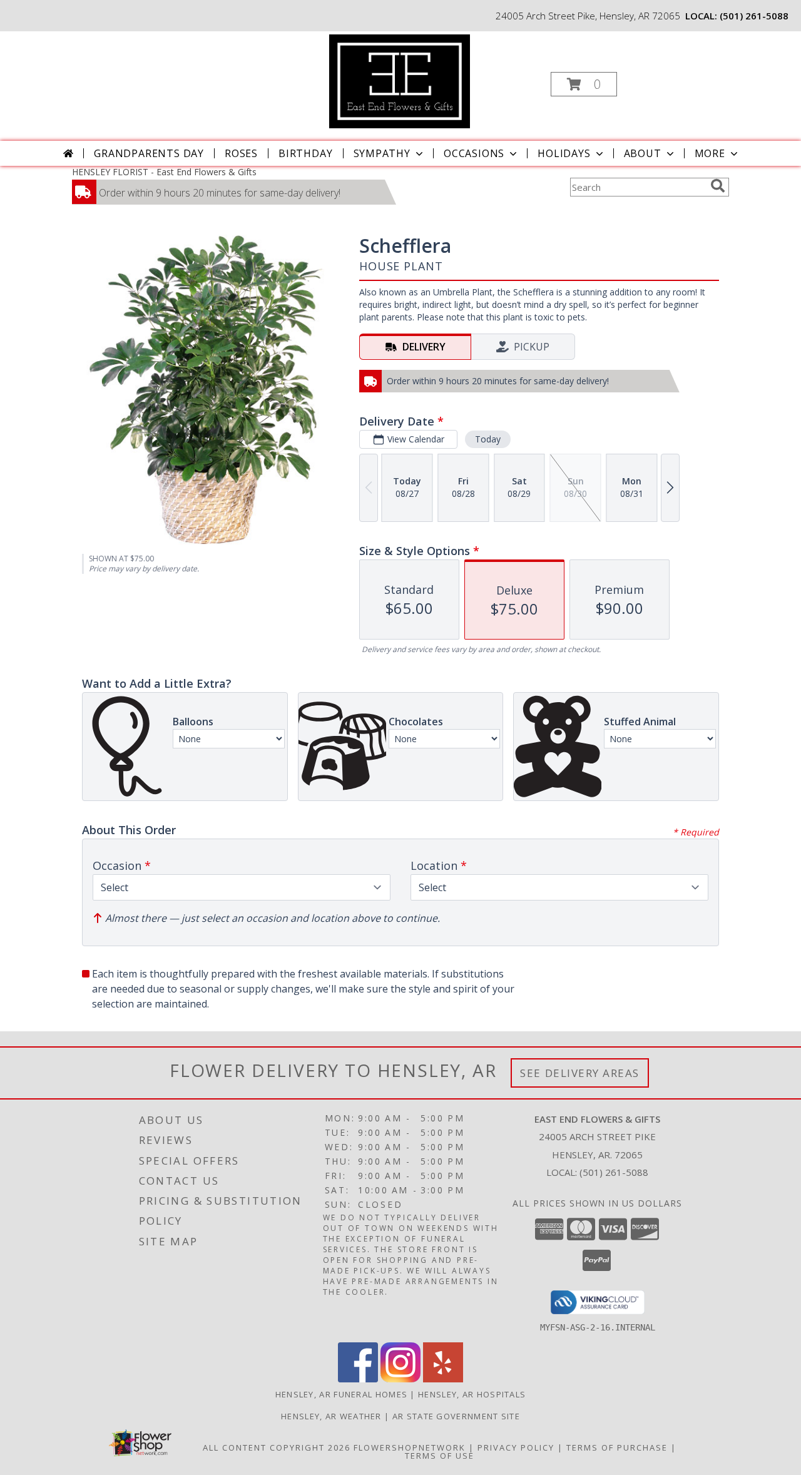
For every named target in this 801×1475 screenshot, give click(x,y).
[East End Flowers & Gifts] (399, 80)
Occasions (474, 153)
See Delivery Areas (580, 1073)
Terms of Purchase (617, 1447)
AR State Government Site (456, 1416)
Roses (241, 153)
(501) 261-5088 (754, 15)
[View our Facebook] (358, 1379)
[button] (584, 84)
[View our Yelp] (443, 1379)
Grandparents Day (149, 153)
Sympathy (382, 153)
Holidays (564, 153)
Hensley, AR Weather (331, 1416)
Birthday (305, 153)
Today (488, 439)
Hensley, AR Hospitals (472, 1394)
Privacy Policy (515, 1447)
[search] (717, 185)
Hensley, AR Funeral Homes (341, 1394)
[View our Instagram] (400, 1379)
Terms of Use (439, 1455)
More (710, 153)
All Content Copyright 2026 (276, 1447)
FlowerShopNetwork (410, 1447)
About (642, 153)
